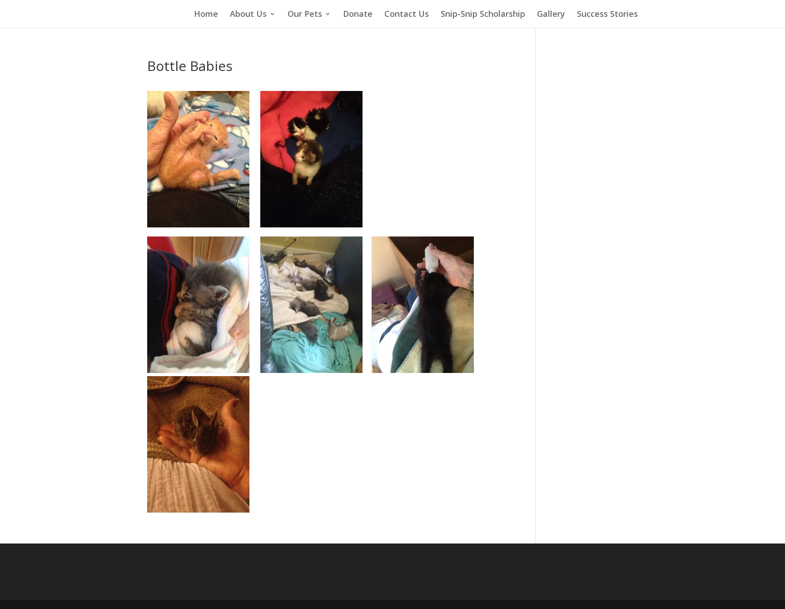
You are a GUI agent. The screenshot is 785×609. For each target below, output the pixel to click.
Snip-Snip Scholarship (483, 13)
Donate (358, 13)
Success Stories (607, 13)
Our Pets (305, 13)
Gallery (551, 13)
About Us (248, 13)
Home (206, 13)
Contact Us (406, 13)
